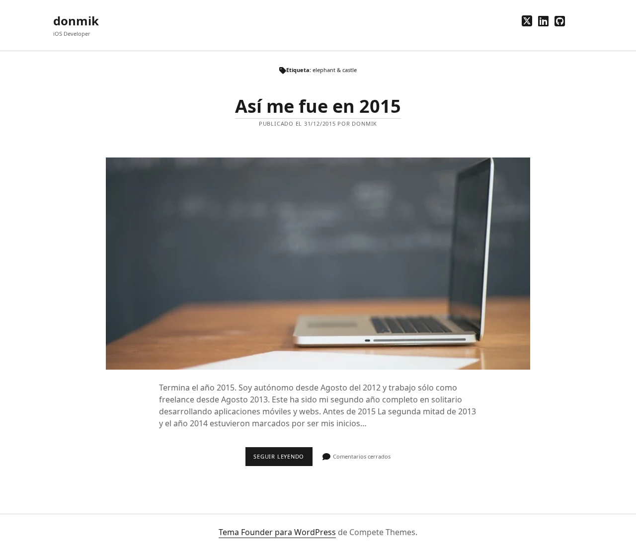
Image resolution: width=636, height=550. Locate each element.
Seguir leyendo (282, 459)
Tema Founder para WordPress (277, 532)
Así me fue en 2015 (318, 106)
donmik (76, 20)
